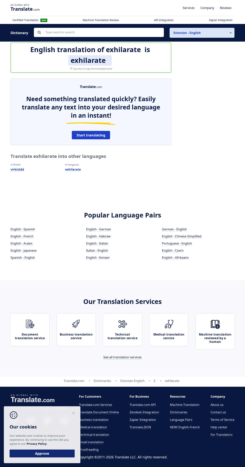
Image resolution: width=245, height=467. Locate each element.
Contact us (218, 412)
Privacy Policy (37, 444)
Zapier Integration (221, 20)
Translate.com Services (95, 405)
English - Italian (97, 243)
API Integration (164, 20)
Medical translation (93, 427)
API (143, 405)
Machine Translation (184, 405)
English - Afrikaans (175, 257)
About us (217, 405)
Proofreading (89, 449)
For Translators (222, 435)
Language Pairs (181, 420)
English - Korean (98, 257)
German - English (174, 229)
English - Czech (173, 250)
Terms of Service (222, 420)
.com (25, 9)
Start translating (91, 135)
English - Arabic (22, 243)
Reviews (226, 8)
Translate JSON (140, 427)
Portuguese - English (177, 243)
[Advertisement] (205, 135)
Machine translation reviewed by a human (215, 338)
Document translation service (30, 336)
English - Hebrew (98, 236)
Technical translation (94, 435)
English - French (22, 236)
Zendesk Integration (144, 412)
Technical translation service (122, 336)
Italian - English (97, 250)
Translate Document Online (99, 412)
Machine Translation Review (101, 20)
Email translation (91, 442)
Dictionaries (178, 412)
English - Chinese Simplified (182, 236)
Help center (219, 427)
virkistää (17, 169)
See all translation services (122, 357)
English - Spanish (23, 229)
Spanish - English (23, 257)
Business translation (94, 420)
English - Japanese (24, 250)
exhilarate (73, 169)
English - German (98, 229)
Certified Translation (29, 20)
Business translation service (76, 336)
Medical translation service (169, 336)
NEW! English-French (185, 427)
